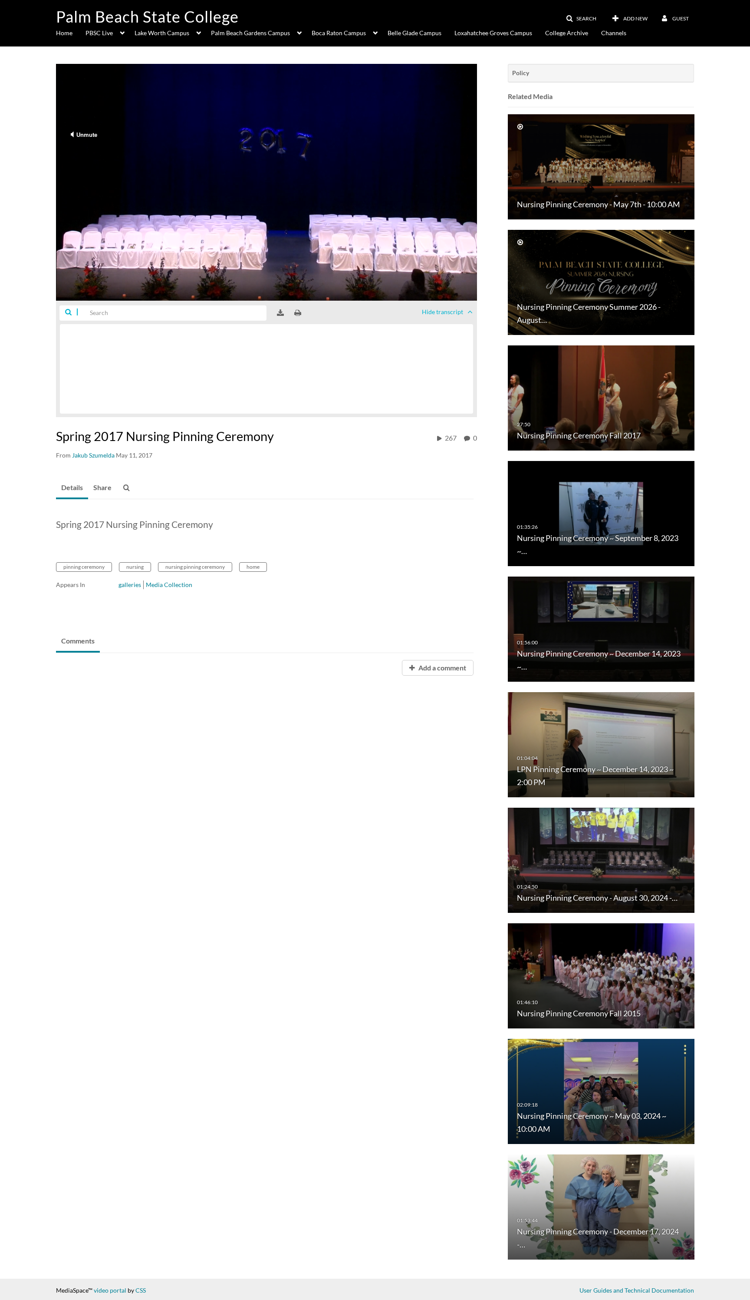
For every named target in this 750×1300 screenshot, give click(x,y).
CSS (140, 1290)
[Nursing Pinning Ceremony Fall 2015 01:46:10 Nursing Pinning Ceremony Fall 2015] (601, 975)
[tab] (72, 488)
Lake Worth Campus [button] (162, 32)
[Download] (280, 312)
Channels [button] (613, 32)
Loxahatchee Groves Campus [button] (493, 32)
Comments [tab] (78, 641)
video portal (110, 1290)
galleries (129, 584)
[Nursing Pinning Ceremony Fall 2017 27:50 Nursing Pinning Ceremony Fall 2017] (601, 397)
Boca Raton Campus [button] (339, 32)
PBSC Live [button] (99, 32)
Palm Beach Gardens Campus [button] (250, 32)
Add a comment (441, 667)
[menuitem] (71, 32)
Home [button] (64, 32)
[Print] (297, 312)
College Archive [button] (566, 32)
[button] (581, 19)
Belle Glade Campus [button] (414, 32)
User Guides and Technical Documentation (636, 1290)
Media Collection (169, 584)
